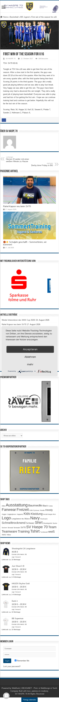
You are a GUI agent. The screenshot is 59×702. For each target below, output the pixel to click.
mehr (30, 364)
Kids (27, 514)
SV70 (23, 527)
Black (45, 505)
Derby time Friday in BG (42, 164)
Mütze (27, 519)
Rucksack (44, 519)
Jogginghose (11, 514)
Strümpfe (17, 527)
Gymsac (36, 510)
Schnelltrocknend (13, 522)
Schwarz (30, 523)
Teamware (9, 531)
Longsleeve (16, 519)
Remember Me (22, 661)
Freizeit (23, 510)
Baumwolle (35, 505)
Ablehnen (30, 356)
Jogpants (20, 514)
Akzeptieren (30, 349)
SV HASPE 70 (10, 58)
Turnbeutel (44, 532)
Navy (35, 518)
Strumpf (10, 527)
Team (52, 527)
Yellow (9, 535)
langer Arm (52, 514)
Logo (6, 518)
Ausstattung (17, 505)
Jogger (4, 514)
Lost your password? (11, 666)
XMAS (4, 535)
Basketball (14, 17)
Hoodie (42, 510)
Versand (18, 557)
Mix (22, 519)
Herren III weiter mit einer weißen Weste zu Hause (17, 159)
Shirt (39, 522)
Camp (50, 506)
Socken (4, 527)
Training (24, 531)
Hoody (49, 510)
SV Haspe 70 (37, 527)
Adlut (3, 506)
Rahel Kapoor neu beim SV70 (17, 206)
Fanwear (9, 509)
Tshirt (35, 531)
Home (5, 17)
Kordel (45, 514)
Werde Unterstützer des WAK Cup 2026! (18, 320)
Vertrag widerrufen (29, 700)
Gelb (31, 510)
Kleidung (37, 514)
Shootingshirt (47, 523)
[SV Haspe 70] (29, 6)
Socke (55, 523)
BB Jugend (25, 17)
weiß (51, 531)
